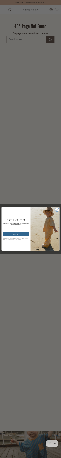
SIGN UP (16, 234)
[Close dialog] (57, 210)
